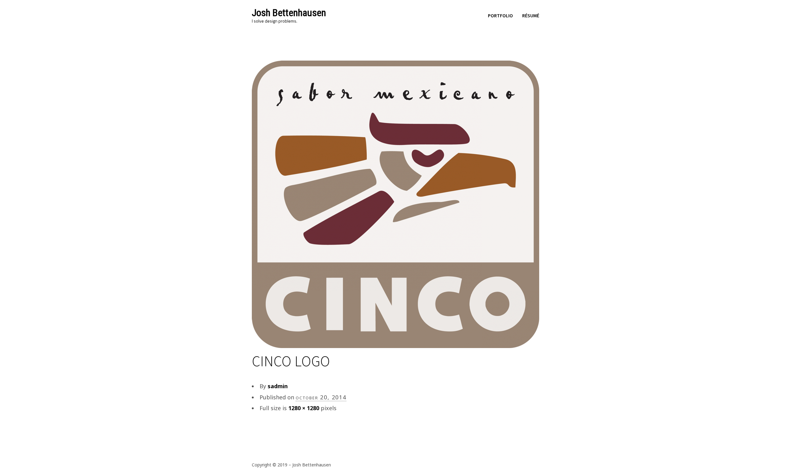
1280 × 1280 (303, 408)
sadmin (278, 386)
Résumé (530, 15)
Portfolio (500, 15)
